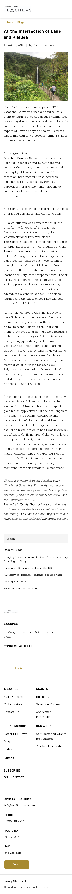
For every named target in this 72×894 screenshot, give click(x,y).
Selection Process (48, 704)
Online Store (14, 777)
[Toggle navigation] (65, 9)
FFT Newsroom (15, 726)
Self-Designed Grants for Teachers (51, 736)
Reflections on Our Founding (21, 588)
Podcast (9, 749)
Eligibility (42, 696)
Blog (7, 741)
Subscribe (12, 770)
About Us (11, 689)
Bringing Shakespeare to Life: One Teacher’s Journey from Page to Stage (36, 559)
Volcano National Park (19, 237)
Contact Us (11, 712)
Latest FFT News (15, 733)
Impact (9, 758)
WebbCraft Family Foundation (24, 504)
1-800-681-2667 (14, 821)
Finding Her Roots (15, 582)
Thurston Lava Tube (17, 251)
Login (18, 668)
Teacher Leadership (50, 746)
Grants (42, 689)
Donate (16, 864)
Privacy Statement (15, 881)
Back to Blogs (15, 22)
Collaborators (13, 704)
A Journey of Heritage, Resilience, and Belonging (33, 575)
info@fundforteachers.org (20, 806)
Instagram (49, 518)
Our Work (44, 726)
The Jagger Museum (18, 242)
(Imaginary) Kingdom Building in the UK (28, 568)
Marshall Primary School (21, 158)
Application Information (44, 714)
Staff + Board (13, 696)
